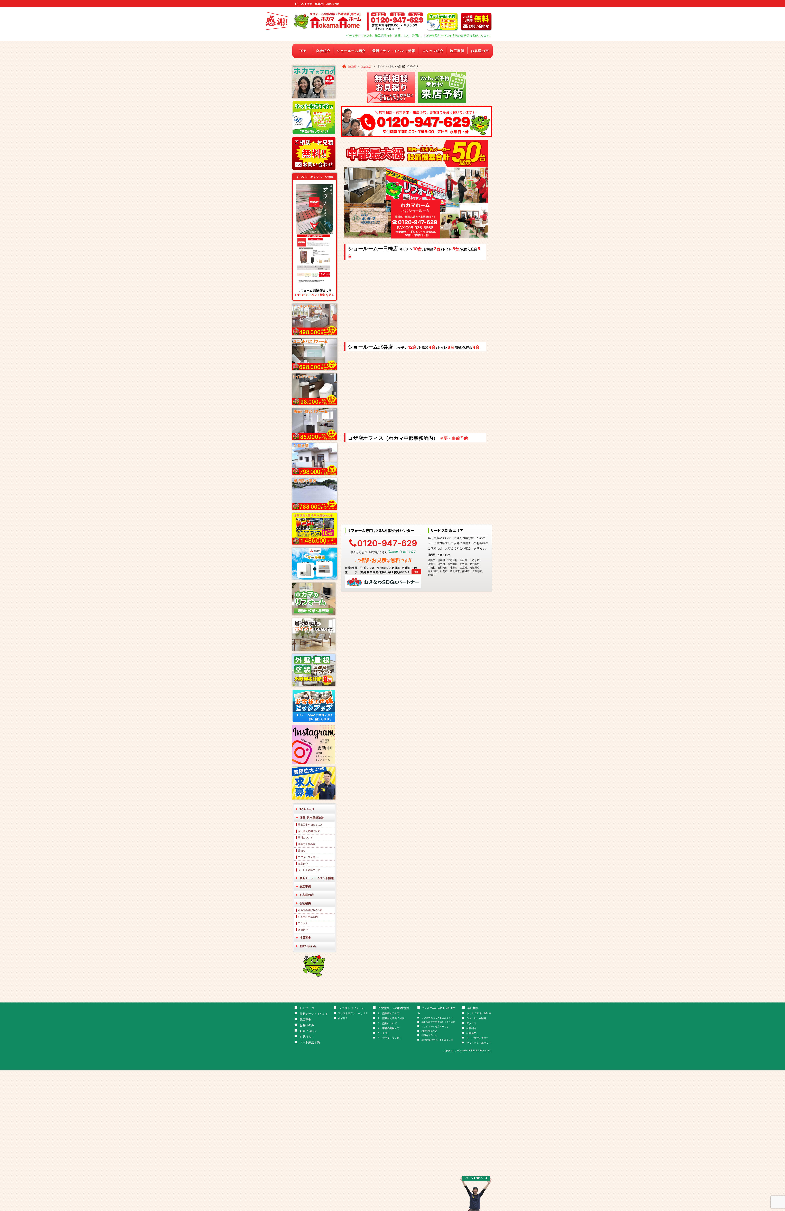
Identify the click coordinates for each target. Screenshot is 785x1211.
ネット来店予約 (310, 1042)
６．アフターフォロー (389, 1038)
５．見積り (383, 1033)
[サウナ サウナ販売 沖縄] (314, 235)
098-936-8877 (404, 552)
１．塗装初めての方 (388, 1013)
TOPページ (306, 809)
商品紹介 (303, 863)
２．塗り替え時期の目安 (390, 1018)
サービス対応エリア (309, 870)
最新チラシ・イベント (314, 1013)
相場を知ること (429, 1031)
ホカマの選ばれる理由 (310, 910)
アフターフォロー (308, 857)
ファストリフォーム (352, 1008)
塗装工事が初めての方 (310, 824)
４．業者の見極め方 (388, 1028)
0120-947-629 (387, 542)
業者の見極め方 (306, 844)
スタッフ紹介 (433, 51)
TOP (302, 51)
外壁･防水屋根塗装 (311, 817)
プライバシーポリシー (479, 1042)
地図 (416, 571)
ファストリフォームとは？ (353, 1013)
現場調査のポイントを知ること (437, 1039)
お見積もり (307, 1036)
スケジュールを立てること (435, 1026)
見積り (301, 850)
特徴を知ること (429, 1035)
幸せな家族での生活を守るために (438, 1022)
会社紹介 (323, 51)
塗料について (305, 837)
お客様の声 (480, 51)
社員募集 (305, 937)
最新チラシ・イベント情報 (393, 51)
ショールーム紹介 (351, 51)
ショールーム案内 (308, 916)
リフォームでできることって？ (437, 1017)
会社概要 (305, 903)
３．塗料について (387, 1023)
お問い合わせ (308, 946)
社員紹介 (303, 929)
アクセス (303, 923)
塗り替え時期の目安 (309, 831)
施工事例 (457, 51)
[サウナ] (314, 186)
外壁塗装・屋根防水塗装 (394, 1008)
